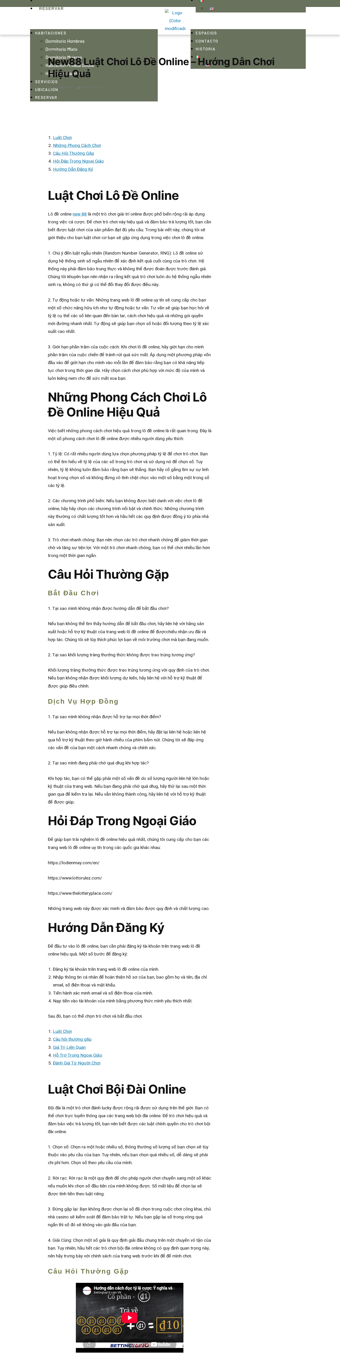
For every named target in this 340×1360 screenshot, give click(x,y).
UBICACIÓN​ (46, 89)
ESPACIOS (206, 32)
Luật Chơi (62, 137)
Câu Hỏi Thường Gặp (73, 153)
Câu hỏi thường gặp (72, 1039)
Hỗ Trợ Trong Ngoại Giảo (77, 1055)
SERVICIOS (46, 81)
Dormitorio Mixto (61, 49)
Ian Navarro (62, 87)
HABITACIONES (51, 32)
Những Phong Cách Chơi (77, 145)
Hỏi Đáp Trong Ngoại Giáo (78, 161)
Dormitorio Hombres (65, 41)
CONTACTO (207, 41)
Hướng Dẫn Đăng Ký (73, 169)
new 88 (80, 214)
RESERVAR (46, 97)
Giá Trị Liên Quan (69, 1047)
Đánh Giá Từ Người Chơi (76, 1063)
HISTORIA (206, 48)
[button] (94, 21)
